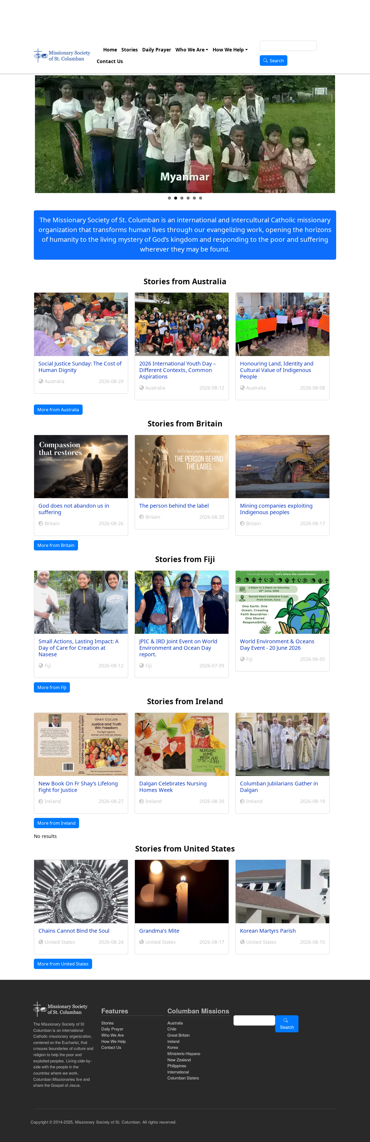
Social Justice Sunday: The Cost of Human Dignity (80, 367)
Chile (171, 1029)
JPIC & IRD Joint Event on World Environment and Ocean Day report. (178, 648)
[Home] (62, 55)
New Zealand (179, 1059)
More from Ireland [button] (56, 823)
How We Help (228, 49)
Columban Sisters (183, 1078)
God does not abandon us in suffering (73, 509)
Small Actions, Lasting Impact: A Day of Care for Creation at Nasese (78, 648)
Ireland (173, 1041)
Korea (172, 1047)
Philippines (176, 1065)
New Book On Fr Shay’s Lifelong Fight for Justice (78, 787)
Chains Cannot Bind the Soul (73, 930)
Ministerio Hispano (183, 1053)
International (178, 1072)
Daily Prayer (156, 49)
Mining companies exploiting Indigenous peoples (276, 509)
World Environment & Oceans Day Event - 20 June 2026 (277, 644)
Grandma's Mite (159, 930)
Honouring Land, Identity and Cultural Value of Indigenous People (276, 370)
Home (110, 49)
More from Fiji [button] (51, 687)
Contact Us (110, 61)
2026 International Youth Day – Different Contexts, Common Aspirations (177, 370)
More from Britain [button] (55, 545)
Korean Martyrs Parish (268, 930)
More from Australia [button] (58, 410)
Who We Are (190, 49)
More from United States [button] (63, 964)
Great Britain (178, 1035)
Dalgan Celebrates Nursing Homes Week (173, 787)
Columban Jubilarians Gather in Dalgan (279, 787)
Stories (129, 49)
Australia (175, 1023)
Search (277, 61)
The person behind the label (174, 505)
